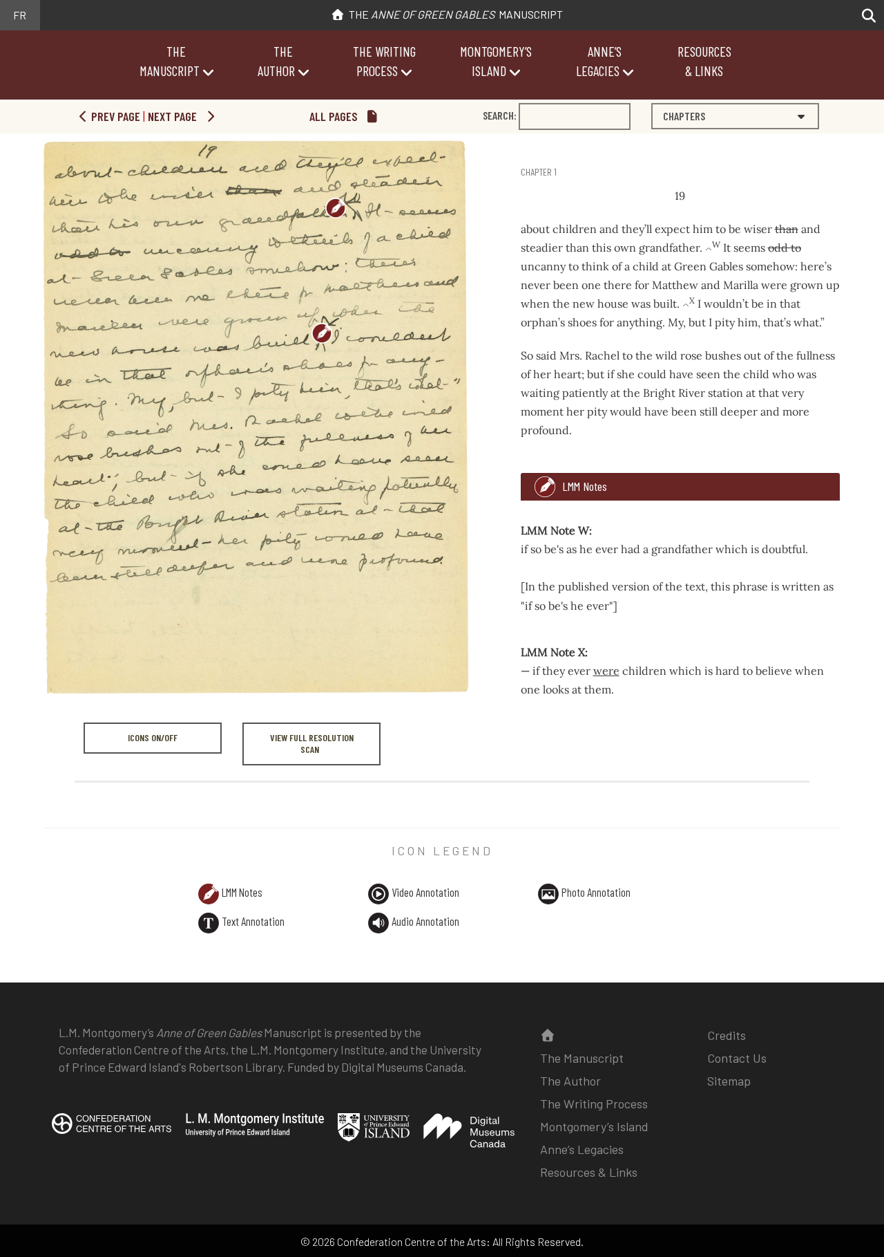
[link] (523, 146)
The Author (570, 1080)
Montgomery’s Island (594, 1126)
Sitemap (729, 1080)
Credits (726, 1035)
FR (19, 14)
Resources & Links (588, 1172)
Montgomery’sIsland (496, 61)
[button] (865, 15)
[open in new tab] (111, 1133)
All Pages (335, 116)
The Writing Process (594, 1103)
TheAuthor (276, 61)
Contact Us (737, 1057)
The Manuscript (454, 14)
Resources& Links (704, 61)
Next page (174, 116)
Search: (500, 115)
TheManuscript (170, 61)
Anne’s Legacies (582, 1149)
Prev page (114, 116)
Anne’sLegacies (599, 61)
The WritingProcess (384, 61)
